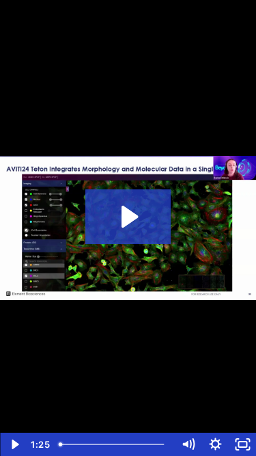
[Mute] (187, 444)
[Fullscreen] (242, 444)
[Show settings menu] (215, 444)
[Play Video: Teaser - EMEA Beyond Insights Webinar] (128, 216)
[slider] (114, 444)
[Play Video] (13, 444)
